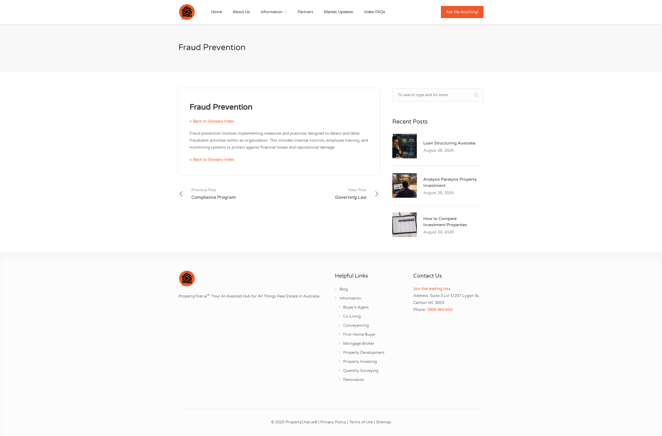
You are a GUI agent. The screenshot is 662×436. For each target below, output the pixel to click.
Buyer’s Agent (356, 307)
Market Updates (338, 12)
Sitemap (383, 422)
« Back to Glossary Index (212, 121)
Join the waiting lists (431, 288)
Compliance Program (213, 194)
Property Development (364, 352)
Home (216, 12)
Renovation (353, 379)
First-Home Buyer (359, 334)
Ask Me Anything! (462, 12)
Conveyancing (356, 325)
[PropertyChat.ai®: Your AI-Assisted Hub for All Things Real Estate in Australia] (186, 12)
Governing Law (350, 194)
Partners (305, 12)
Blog (344, 289)
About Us (241, 12)
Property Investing (360, 361)
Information (271, 12)
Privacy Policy (333, 422)
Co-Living (352, 316)
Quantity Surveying (360, 370)
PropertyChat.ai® (301, 422)
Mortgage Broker (358, 343)
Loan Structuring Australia (449, 143)
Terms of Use (361, 422)
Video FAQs (374, 12)
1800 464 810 (439, 309)
